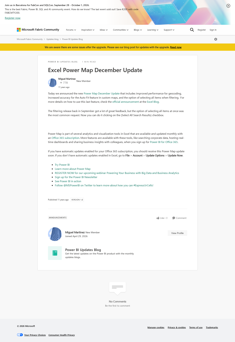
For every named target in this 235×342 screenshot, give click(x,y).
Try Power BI (62, 164)
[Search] (192, 30)
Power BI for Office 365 (164, 142)
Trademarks (212, 327)
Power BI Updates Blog (72, 39)
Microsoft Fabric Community (30, 39)
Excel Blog (153, 101)
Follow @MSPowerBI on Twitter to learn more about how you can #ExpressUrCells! (104, 185)
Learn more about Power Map (72, 168)
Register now (12, 18)
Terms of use (195, 327)
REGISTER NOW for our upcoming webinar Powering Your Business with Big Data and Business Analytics (117, 173)
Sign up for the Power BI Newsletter (76, 177)
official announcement (125, 101)
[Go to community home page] (38, 30)
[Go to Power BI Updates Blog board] (55, 253)
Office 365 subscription (65, 138)
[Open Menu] (215, 39)
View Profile (177, 233)
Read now (175, 47)
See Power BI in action (68, 181)
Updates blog (52, 39)
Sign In (213, 29)
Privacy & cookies (177, 327)
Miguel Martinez (67, 78)
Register (202, 29)
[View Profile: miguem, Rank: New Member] (52, 82)
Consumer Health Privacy (62, 334)
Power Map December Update (102, 93)
